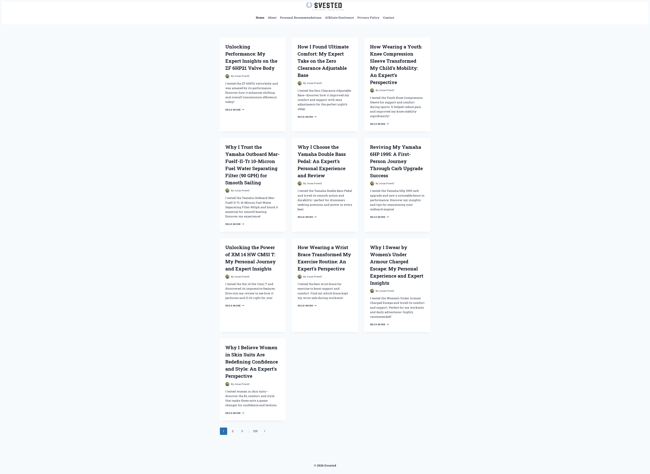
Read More (234, 109)
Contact (388, 17)
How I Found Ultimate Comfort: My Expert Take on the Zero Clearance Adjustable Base (323, 61)
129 (255, 431)
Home (260, 17)
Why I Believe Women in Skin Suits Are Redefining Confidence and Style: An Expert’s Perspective (251, 361)
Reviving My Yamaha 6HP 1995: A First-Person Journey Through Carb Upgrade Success (396, 161)
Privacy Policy (368, 17)
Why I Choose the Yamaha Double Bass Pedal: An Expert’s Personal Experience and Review (322, 161)
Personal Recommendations (300, 17)
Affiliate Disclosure (339, 17)
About (272, 17)
